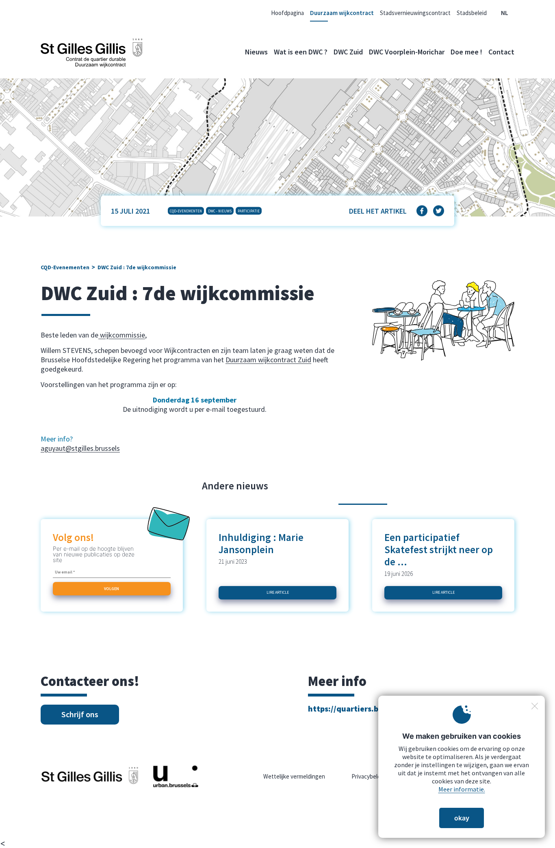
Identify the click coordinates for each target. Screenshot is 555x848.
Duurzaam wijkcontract (342, 13)
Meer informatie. (461, 789)
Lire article (278, 592)
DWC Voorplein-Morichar (406, 51)
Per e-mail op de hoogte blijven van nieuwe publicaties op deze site (93, 554)
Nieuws (256, 51)
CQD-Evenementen (186, 211)
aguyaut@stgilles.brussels (80, 448)
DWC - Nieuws (220, 211)
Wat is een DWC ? (300, 51)
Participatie (249, 211)
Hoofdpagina (287, 13)
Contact (501, 51)
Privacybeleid (368, 776)
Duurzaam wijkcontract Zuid (268, 359)
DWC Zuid (348, 51)
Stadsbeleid (472, 13)
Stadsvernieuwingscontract (415, 13)
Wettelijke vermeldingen (294, 776)
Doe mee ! (466, 51)
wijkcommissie (121, 335)
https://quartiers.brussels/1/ (361, 708)
